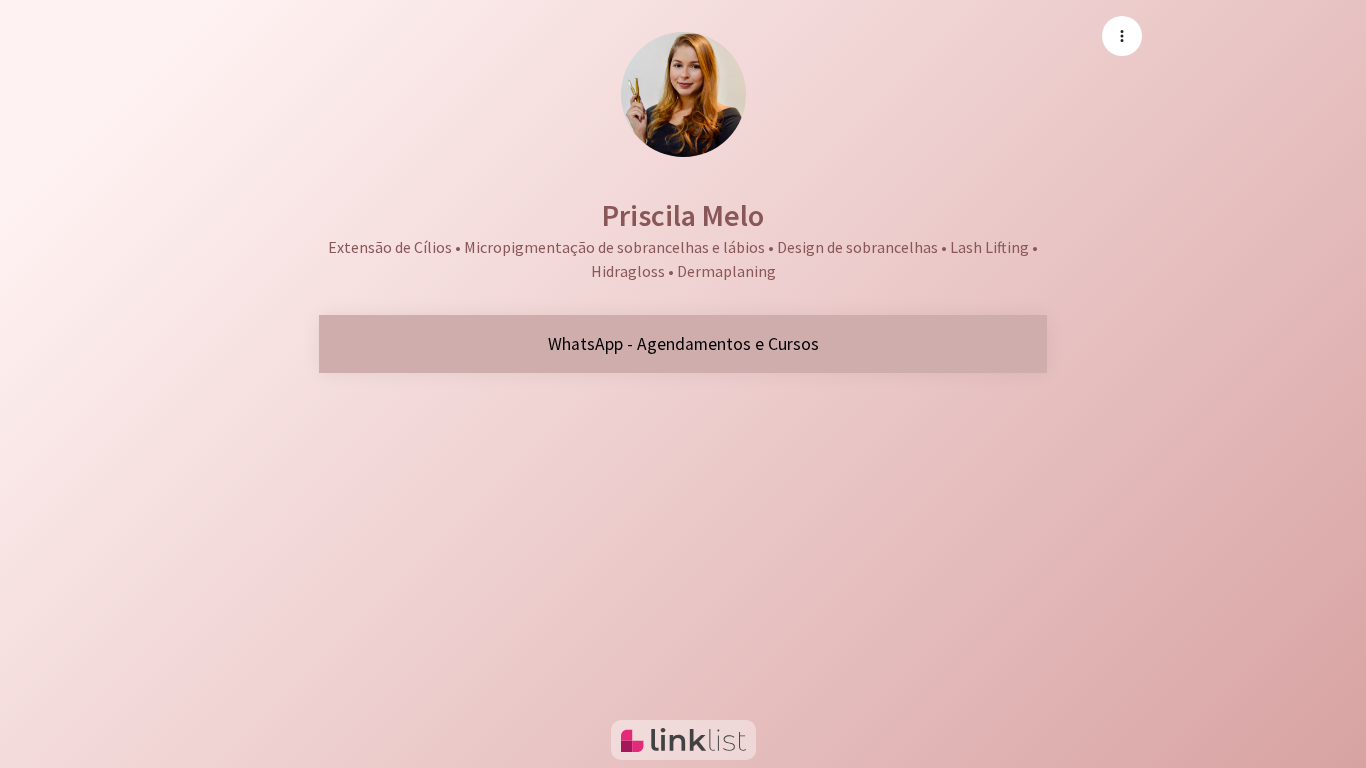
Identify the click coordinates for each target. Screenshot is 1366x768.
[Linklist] (683, 740)
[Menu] (1122, 36)
